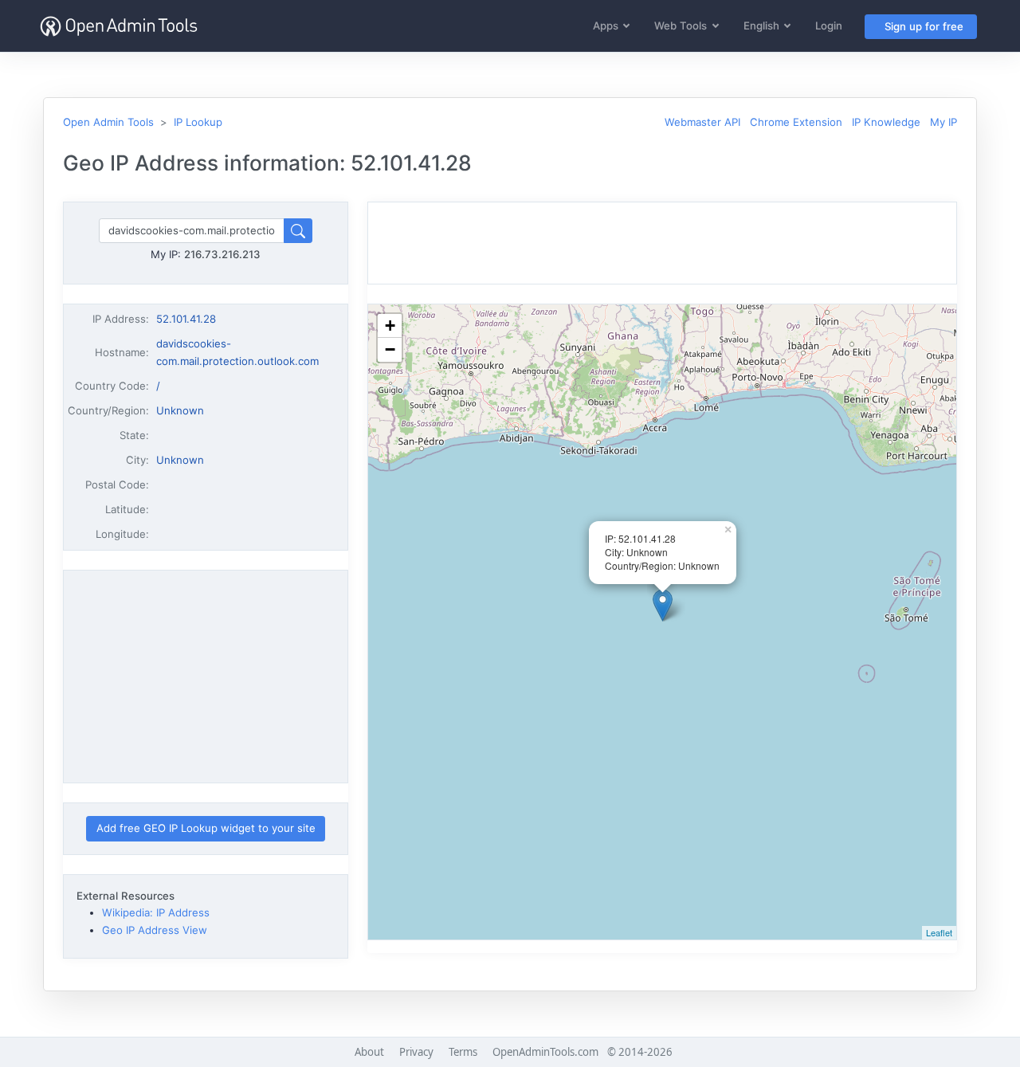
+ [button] (390, 325)
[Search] (298, 230)
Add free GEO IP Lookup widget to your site (206, 828)
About (369, 1052)
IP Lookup (198, 122)
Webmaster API (702, 122)
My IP (943, 122)
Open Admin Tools (108, 122)
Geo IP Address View (154, 930)
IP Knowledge (886, 122)
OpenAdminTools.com (545, 1052)
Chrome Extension (796, 122)
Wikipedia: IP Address (156, 912)
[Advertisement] (205, 676)
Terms (463, 1052)
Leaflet (939, 932)
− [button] (390, 349)
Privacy (416, 1052)
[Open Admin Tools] (119, 26)
